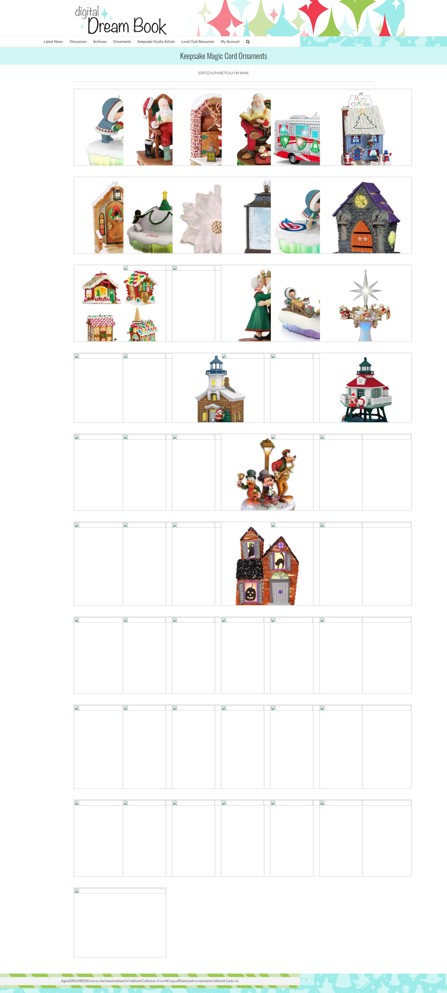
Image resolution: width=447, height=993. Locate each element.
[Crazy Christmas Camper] (316, 135)
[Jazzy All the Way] (267, 479)
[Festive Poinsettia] (218, 223)
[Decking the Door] (120, 223)
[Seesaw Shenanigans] (218, 750)
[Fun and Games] (316, 223)
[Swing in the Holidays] (120, 845)
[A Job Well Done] (168, 135)
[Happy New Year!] (267, 311)
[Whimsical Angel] (365, 845)
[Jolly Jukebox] (316, 479)
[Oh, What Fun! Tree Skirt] (120, 662)
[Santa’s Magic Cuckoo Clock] (168, 750)
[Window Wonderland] (120, 933)
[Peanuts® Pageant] (316, 662)
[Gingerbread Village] (120, 311)
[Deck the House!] (365, 135)
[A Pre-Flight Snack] (218, 135)
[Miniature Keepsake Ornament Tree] (218, 567)
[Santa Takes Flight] (120, 750)
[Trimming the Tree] (267, 845)
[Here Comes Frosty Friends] (316, 311)
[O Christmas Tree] (316, 567)
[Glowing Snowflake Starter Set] (218, 311)
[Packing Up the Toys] (267, 662)
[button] (248, 41)
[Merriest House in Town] (120, 567)
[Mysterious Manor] (267, 567)
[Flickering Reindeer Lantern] (267, 223)
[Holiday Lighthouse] (168, 398)
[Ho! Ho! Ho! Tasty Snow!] (120, 398)
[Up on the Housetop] (316, 845)
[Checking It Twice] (267, 135)
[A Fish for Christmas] (120, 135)
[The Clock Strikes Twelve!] (168, 845)
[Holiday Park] (218, 479)
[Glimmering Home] (168, 311)
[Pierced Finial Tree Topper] (365, 662)
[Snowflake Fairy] (316, 750)
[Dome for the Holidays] (168, 223)
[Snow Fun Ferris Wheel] (267, 750)
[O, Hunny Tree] (365, 567)
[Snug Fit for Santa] (365, 750)
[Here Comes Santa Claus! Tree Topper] (365, 311)
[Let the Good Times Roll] (365, 479)
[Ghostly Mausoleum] (365, 223)
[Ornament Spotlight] (168, 662)
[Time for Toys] (218, 845)
